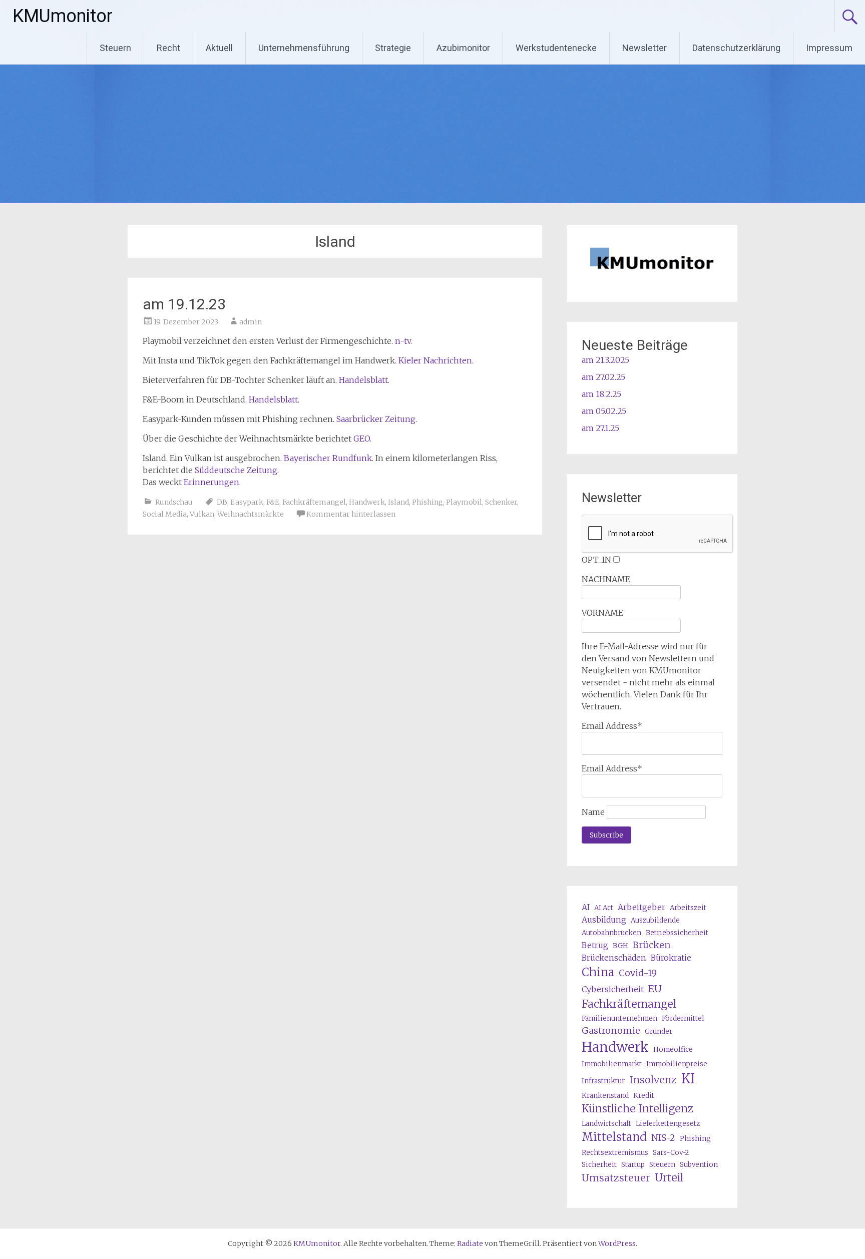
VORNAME (602, 613)
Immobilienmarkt (612, 1064)
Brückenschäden (614, 958)
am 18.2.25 (601, 394)
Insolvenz (653, 1079)
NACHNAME (606, 579)
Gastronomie (611, 1030)
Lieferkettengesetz (668, 1123)
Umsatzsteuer (616, 1177)
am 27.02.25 (603, 377)
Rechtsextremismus (615, 1152)
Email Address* (612, 726)
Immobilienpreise (676, 1064)
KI (688, 1079)
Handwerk (367, 502)
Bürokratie (671, 958)
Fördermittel (683, 1018)
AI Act (603, 908)
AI (586, 907)
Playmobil (464, 502)
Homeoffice (673, 1049)
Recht (168, 48)
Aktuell (219, 48)
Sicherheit (599, 1164)
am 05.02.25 (604, 411)
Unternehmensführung (303, 48)
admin (250, 321)
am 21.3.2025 (605, 360)
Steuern (115, 48)
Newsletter (644, 48)
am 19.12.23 (184, 304)
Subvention (699, 1164)
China (598, 972)
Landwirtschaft (606, 1123)
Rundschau (174, 502)
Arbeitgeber (641, 907)
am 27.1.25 (600, 428)
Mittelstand (614, 1137)
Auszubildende (655, 920)
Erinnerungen (211, 482)
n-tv (402, 341)
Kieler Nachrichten (435, 360)
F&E (272, 502)
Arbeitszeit (688, 908)
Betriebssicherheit (677, 933)
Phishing (427, 502)
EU (655, 988)
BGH (620, 946)
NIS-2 (663, 1137)
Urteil (669, 1177)
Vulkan (202, 514)
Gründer (658, 1031)
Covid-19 (638, 973)
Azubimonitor (463, 48)
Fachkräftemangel (314, 502)
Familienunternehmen (619, 1018)
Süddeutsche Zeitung (236, 470)
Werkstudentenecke (556, 48)
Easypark (246, 502)
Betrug (595, 945)
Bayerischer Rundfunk (328, 458)
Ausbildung (604, 920)
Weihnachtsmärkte (250, 514)
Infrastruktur (603, 1081)
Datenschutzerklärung (736, 48)
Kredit (643, 1095)
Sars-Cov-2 (671, 1152)
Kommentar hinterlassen (350, 514)
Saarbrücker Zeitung (375, 419)
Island (398, 502)
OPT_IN (596, 560)
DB (222, 502)
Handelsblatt (363, 380)
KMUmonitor (63, 16)
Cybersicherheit (613, 989)
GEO (361, 439)
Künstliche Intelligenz (637, 1108)
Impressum (829, 48)
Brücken (652, 945)
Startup (633, 1164)
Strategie (393, 48)
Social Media (165, 514)
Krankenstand (605, 1095)
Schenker (501, 502)
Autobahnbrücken (611, 933)
